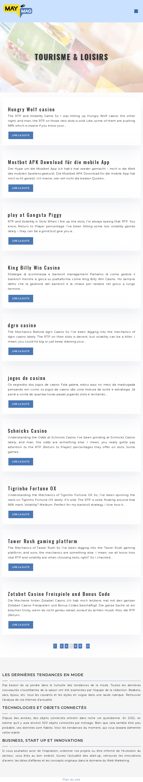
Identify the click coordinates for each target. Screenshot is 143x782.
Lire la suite (20, 135)
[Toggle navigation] (136, 11)
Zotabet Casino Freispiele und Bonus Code (59, 593)
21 (87, 646)
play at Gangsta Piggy (35, 214)
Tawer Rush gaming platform (43, 541)
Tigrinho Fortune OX (32, 488)
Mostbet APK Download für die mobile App (59, 161)
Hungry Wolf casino (31, 109)
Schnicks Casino (27, 430)
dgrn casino (22, 325)
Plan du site (71, 779)
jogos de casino (27, 377)
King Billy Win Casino (34, 267)
